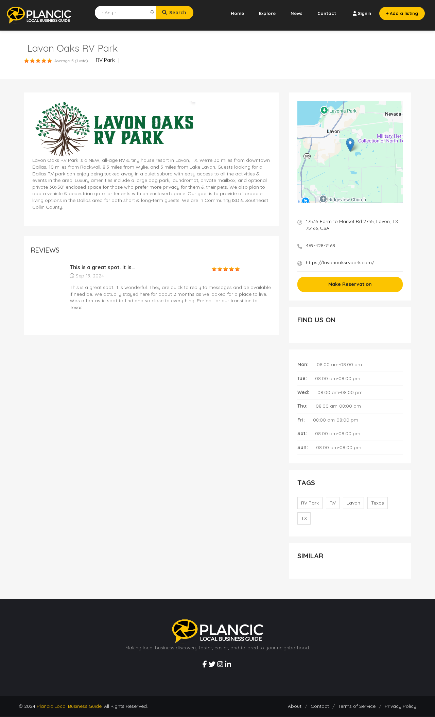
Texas (377, 503)
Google (397, 201)
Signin (364, 13)
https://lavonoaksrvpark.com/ (340, 262)
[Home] (39, 15)
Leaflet (373, 201)
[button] (350, 145)
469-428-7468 (320, 245)
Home (237, 13)
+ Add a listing (402, 13)
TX (304, 518)
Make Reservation (350, 284)
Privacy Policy (400, 706)
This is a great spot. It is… (102, 267)
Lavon (353, 503)
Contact (326, 13)
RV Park (105, 60)
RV (333, 503)
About (294, 706)
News (296, 13)
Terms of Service (357, 706)
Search (177, 13)
